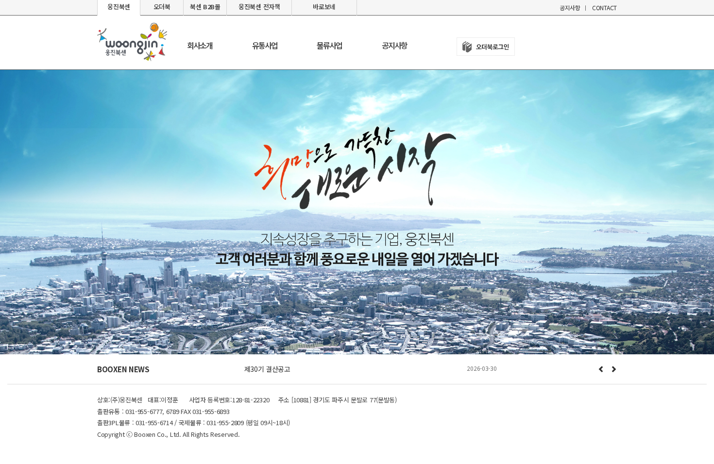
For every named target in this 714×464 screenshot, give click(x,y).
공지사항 (570, 7)
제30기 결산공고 (267, 369)
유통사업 (264, 45)
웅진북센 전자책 (259, 6)
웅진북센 (118, 6)
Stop (382, 381)
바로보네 (324, 6)
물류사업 (329, 45)
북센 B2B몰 (205, 6)
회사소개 (199, 45)
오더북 (161, 6)
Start (375, 381)
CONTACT (604, 7)
